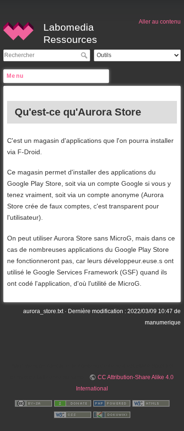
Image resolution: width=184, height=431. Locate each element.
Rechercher (85, 55)
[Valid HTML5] (151, 402)
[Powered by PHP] (112, 402)
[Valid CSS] (73, 414)
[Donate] (73, 402)
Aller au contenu (160, 21)
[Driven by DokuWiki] (112, 414)
